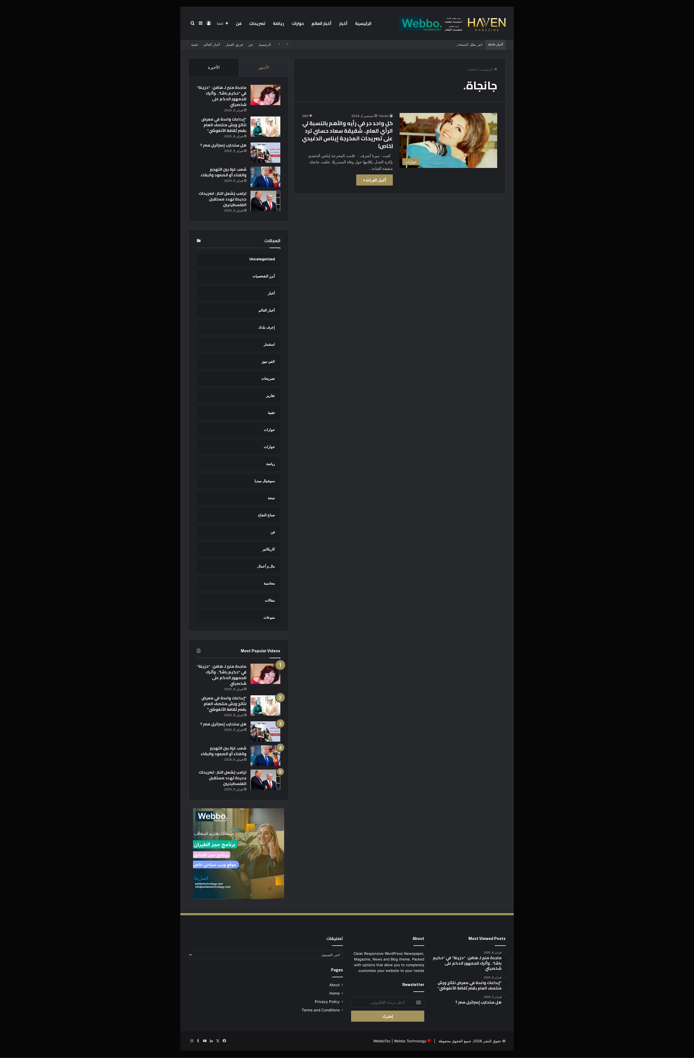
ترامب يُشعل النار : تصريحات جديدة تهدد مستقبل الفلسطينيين (222, 199)
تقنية (194, 44)
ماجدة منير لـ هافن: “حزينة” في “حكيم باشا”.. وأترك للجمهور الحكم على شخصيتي (221, 96)
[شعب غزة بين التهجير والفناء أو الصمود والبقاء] (265, 177)
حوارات (298, 23)
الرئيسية (363, 23)
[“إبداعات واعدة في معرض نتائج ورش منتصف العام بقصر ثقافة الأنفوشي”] (265, 126)
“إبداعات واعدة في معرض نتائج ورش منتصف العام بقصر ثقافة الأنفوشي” (223, 125)
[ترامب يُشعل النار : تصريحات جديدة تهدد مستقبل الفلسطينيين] (265, 201)
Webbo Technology (410, 1041)
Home (334, 993)
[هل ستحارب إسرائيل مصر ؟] (265, 152)
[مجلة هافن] (451, 23)
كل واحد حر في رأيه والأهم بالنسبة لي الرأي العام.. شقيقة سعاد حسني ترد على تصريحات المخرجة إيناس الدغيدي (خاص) (347, 134)
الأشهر (263, 67)
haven (384, 116)
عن (250, 44)
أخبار (343, 23)
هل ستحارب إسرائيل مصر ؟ (223, 145)
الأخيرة (214, 67)
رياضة (278, 23)
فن (239, 23)
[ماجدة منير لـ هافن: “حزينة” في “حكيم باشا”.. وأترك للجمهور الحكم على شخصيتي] (265, 95)
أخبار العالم (321, 23)
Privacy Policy (327, 1001)
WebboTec (382, 1041)
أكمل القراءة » (374, 180)
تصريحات (257, 23)
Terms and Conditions (321, 1010)
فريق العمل (234, 44)
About (334, 985)
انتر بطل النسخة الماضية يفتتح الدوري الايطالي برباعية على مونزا (434, 44)
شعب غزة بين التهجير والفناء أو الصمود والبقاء (223, 172)
